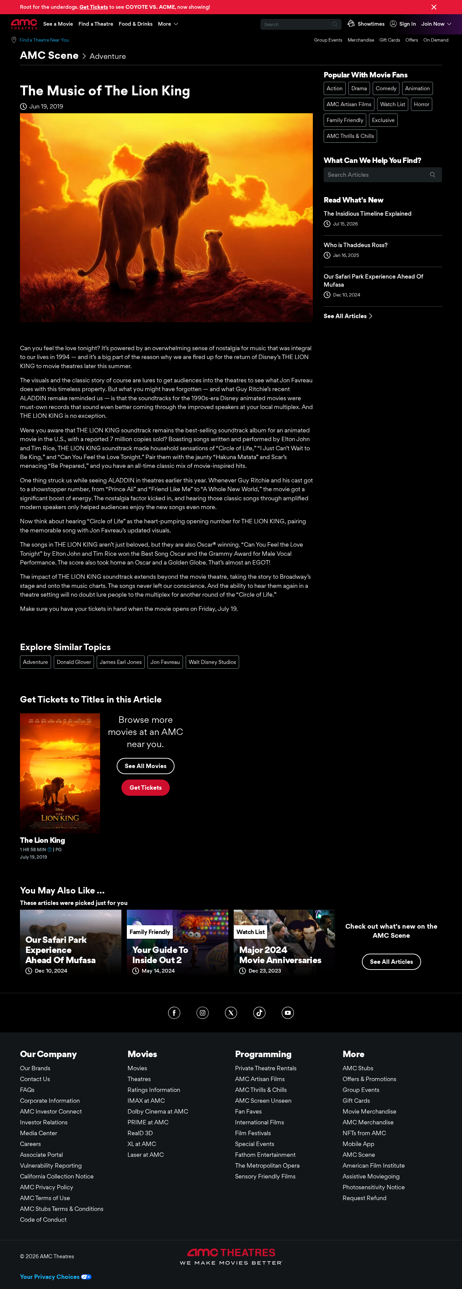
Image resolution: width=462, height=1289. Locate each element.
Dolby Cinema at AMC (158, 1111)
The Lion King (42, 840)
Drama (359, 88)
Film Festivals (253, 1133)
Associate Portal (41, 1154)
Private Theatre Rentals (266, 1068)
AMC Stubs (358, 1068)
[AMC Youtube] (288, 1013)
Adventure (108, 56)
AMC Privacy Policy (46, 1187)
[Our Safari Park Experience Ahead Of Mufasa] (70, 946)
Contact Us (35, 1078)
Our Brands (35, 1068)
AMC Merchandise (368, 1122)
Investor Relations (44, 1122)
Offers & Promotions (369, 1078)
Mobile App (358, 1143)
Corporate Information (50, 1100)
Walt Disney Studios (212, 662)
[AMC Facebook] (174, 1013)
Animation (417, 88)
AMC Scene (49, 55)
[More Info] (50, 850)
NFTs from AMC (364, 1133)
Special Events (254, 1143)
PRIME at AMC (148, 1122)
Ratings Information (154, 1089)
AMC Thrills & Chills (350, 136)
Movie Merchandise (369, 1111)
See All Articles (345, 315)
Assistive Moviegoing (371, 1176)
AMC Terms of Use (45, 1197)
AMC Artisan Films (349, 104)
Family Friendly (345, 120)
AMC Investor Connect (51, 1111)
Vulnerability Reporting (51, 1165)
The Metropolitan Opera (267, 1165)
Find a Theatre (95, 24)
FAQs (27, 1089)
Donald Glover (74, 662)
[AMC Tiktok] (259, 1013)
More (164, 24)
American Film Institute (374, 1165)
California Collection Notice (57, 1176)
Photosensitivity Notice (374, 1187)
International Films (259, 1122)
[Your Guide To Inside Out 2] (177, 946)
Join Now (432, 24)
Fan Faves (248, 1111)
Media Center (38, 1133)
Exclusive (383, 120)
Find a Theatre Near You (44, 40)
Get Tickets (146, 787)
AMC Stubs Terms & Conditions (61, 1208)
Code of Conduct (43, 1219)
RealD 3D (140, 1133)
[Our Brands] (231, 1256)
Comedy (386, 88)
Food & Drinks (136, 24)
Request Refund (365, 1197)
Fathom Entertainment (265, 1154)
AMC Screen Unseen (263, 1100)
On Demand (435, 40)
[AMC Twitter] (231, 1013)
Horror (421, 104)
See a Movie (58, 24)
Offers (412, 40)
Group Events (328, 40)
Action (335, 88)
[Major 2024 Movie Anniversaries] (284, 946)
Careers (30, 1143)
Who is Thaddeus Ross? (356, 244)
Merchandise (361, 40)
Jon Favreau (165, 662)
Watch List (392, 104)
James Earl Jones (121, 662)
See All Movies (145, 765)
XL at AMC (142, 1143)
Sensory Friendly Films (265, 1176)
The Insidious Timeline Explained (368, 213)
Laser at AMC (146, 1154)
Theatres (139, 1078)
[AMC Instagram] (202, 1013)
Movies (137, 1068)
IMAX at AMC (146, 1100)
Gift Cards (389, 40)
